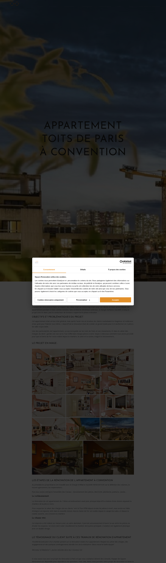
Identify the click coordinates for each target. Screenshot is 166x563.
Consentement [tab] (49, 269)
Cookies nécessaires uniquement (50, 300)
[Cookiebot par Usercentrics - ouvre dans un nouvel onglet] (121, 262)
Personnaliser (81, 300)
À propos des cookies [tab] (117, 269)
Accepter (115, 300)
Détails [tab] (83, 269)
